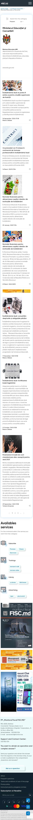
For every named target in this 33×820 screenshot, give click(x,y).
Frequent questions (7, 779)
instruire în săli (14, 566)
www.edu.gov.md (8, 68)
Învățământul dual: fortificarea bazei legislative (15, 382)
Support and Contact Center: (13, 739)
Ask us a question (13, 768)
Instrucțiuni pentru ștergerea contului (13, 787)
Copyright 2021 (4, 812)
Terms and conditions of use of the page (15, 781)
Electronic (13, 553)
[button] (27, 800)
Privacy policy (5, 784)
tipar (11, 596)
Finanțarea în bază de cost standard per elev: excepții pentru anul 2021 (16, 457)
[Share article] (30, 120)
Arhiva (3, 776)
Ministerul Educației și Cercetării (10, 10)
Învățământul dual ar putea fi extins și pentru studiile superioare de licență (16, 95)
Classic (21, 549)
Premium (12, 549)
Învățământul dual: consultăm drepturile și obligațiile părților (15, 317)
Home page (4, 8)
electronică (21, 596)
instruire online (14, 570)
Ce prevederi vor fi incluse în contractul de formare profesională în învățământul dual (16, 150)
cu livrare (13, 582)
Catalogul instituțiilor (16, 8)
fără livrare (23, 582)
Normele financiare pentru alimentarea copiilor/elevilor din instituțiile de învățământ (15, 199)
